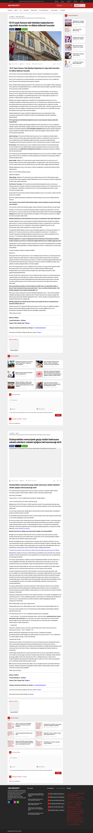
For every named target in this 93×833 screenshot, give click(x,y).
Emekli (82, 797)
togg (76, 818)
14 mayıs (69, 793)
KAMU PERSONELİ (74, 806)
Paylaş (12, 29)
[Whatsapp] (18, 802)
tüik (78, 818)
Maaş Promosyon (78, 809)
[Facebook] (9, 802)
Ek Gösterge (77, 797)
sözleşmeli (75, 817)
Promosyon (81, 813)
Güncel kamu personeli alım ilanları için (21, 694)
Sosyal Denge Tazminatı (76, 814)
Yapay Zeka (82, 818)
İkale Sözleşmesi (71, 822)
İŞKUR (72, 824)
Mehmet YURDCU (14, 63)
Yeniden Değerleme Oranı (74, 820)
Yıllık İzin (76, 820)
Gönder (25, 29)
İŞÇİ (75, 824)
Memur (17, 16)
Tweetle (19, 29)
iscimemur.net (54, 366)
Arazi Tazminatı (74, 793)
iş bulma (77, 801)
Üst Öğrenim (80, 820)
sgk (70, 814)
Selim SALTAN (25, 366)
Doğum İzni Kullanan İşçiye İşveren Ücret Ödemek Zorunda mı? (35, 800)
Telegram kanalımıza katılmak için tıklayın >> (27, 328)
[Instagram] (15, 802)
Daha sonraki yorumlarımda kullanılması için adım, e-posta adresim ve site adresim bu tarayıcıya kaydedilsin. (31, 412)
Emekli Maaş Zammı (71, 799)
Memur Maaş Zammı (72, 813)
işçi (74, 803)
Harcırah (68, 801)
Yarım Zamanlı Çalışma (72, 819)
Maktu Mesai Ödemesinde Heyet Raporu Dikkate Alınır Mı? (31, 1)
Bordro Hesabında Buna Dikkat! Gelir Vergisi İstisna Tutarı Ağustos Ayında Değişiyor (36, 795)
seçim (68, 814)
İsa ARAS (25, 375)
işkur (73, 803)
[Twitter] (12, 802)
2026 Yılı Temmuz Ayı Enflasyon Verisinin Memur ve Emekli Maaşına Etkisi (35, 808)
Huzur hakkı (73, 801)
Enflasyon (79, 799)
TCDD (72, 818)
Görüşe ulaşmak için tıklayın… (22, 528)
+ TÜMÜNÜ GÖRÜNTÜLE (61, 788)
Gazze (83, 799)
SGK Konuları (21, 16)
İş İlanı (79, 824)
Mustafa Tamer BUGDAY (56, 745)
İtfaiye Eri (69, 824)
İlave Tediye (79, 822)
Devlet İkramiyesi (73, 796)
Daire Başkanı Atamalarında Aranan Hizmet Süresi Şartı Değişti (36, 814)
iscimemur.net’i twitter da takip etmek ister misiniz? (25, 332)
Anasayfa (12, 16)
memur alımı (78, 811)
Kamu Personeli (73, 805)
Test (74, 818)
